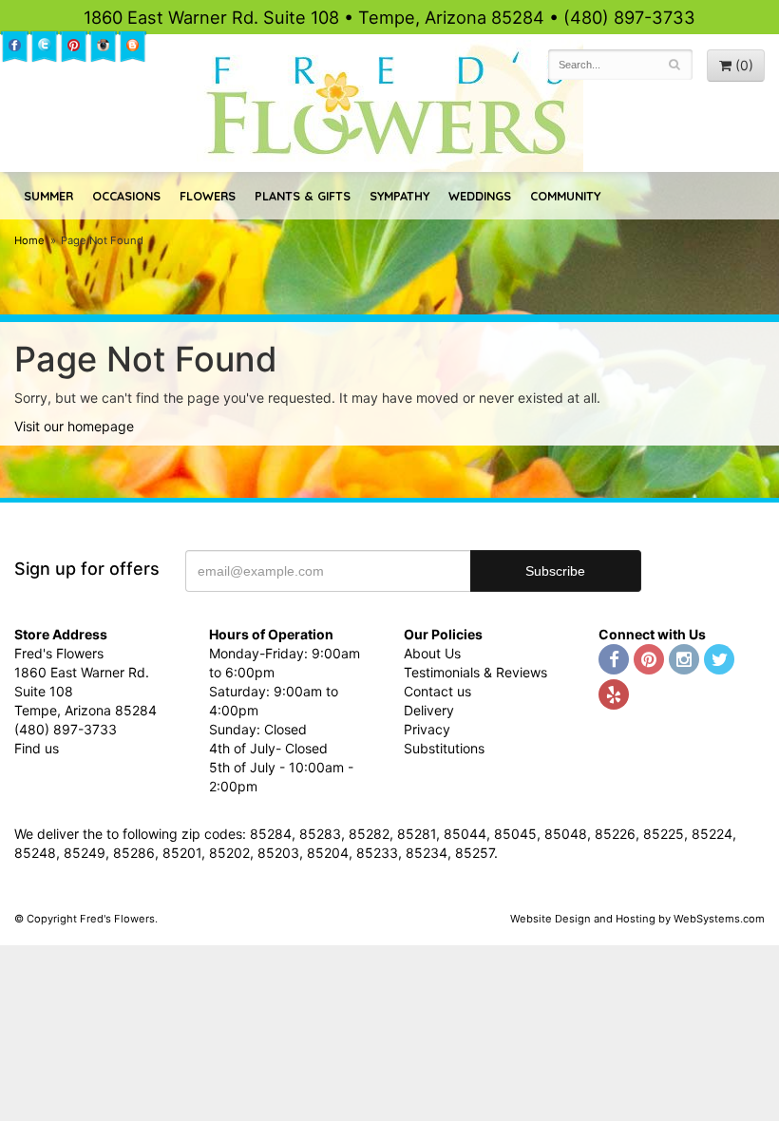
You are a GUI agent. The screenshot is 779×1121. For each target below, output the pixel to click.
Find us (36, 748)
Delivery (429, 710)
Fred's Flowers (390, 106)
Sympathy (399, 195)
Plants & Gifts (303, 195)
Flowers (208, 195)
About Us (432, 653)
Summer (48, 195)
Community (565, 195)
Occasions (126, 195)
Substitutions (444, 748)
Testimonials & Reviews (475, 672)
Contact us (437, 691)
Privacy (427, 729)
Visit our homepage (74, 426)
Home (29, 240)
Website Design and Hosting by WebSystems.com (637, 918)
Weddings (479, 195)
